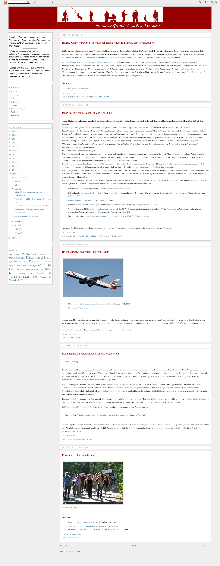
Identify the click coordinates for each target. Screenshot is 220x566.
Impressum (15, 115)
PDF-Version (85, 529)
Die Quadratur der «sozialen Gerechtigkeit (92, 127)
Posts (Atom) (75, 551)
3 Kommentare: (70, 334)
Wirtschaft (103, 97)
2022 (14, 146)
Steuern (93, 97)
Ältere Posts (206, 545)
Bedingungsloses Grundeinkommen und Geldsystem (90, 353)
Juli (16, 185)
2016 (14, 162)
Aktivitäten (14, 253)
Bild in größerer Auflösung (71, 507)
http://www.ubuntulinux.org (119, 329)
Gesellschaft (96, 236)
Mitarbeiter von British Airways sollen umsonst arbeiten (90, 303)
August (18, 181)
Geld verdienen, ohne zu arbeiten (81, 526)
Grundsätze (37, 262)
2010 (14, 170)
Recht (38, 269)
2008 (14, 237)
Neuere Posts (65, 545)
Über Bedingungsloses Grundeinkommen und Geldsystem (101, 415)
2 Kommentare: (70, 435)
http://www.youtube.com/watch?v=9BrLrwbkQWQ (108, 208)
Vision (13, 98)
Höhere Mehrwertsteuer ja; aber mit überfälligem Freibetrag (86, 62)
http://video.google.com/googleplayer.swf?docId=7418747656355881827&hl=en (116, 216)
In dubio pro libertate (179, 193)
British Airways (84, 308)
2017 (14, 158)
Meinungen (31, 265)
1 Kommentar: (70, 93)
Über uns (14, 95)
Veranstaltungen (19, 276)
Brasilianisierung (79, 236)
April (17, 225)
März (17, 229)
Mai (16, 221)
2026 (14, 131)
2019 (14, 150)
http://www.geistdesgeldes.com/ (144, 204)
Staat (85, 97)
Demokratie (14, 257)
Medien (73, 538)
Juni (16, 188)
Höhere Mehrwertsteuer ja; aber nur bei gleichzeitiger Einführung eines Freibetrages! (108, 42)
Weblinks (14, 112)
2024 (14, 138)
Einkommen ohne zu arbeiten (78, 455)
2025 (14, 135)
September (19, 177)
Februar (18, 233)
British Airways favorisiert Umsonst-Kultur (85, 251)
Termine (14, 105)
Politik (47, 265)
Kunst (11, 265)
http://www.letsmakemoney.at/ (116, 188)
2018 (14, 154)
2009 (14, 173)
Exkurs (49, 258)
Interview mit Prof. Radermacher (81, 200)
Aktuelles (14, 91)
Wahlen (43, 277)
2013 (14, 166)
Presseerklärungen (18, 108)
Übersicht (40, 273)
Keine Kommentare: (72, 534)
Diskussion (75, 97)
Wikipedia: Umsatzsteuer (78, 88)
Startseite (136, 545)
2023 (14, 142)
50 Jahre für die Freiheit (92, 193)
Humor (46, 262)
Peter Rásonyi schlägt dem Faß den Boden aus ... (88, 112)
